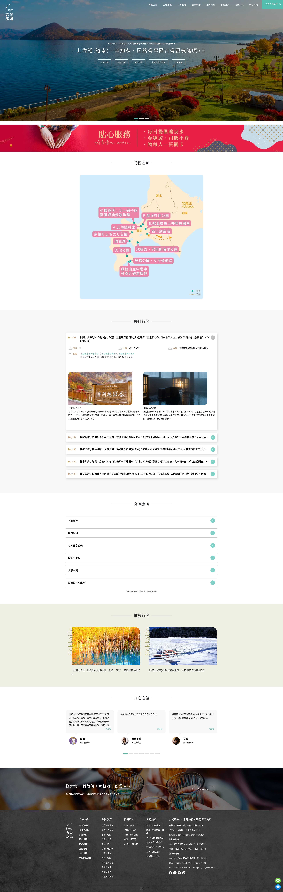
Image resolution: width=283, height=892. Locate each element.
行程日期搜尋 (271, 4)
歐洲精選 (196, 4)
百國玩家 (210, 4)
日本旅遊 (181, 4)
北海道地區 (122, 44)
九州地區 (83, 853)
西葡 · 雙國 (106, 835)
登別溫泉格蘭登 (109, 354)
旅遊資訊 (225, 4)
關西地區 (83, 844)
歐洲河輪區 (107, 867)
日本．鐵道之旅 (153, 852)
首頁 (141, 889)
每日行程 (121, 63)
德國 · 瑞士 (106, 844)
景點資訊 (239, 4)
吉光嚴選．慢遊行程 (155, 847)
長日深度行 (84, 826)
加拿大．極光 (130, 830)
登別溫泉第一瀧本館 (89, 354)
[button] (136, 118)
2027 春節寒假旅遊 (154, 838)
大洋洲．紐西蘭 (131, 844)
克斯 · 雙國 (106, 858)
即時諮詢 (138, 63)
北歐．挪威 (107, 853)
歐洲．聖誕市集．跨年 (155, 831)
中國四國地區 (85, 858)
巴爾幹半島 (107, 872)
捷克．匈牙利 (108, 830)
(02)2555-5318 (199, 849)
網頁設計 (213, 868)
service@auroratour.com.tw (191, 835)
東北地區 (83, 835)
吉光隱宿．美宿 (153, 856)
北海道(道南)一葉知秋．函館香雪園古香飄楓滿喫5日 (152, 44)
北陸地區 (83, 849)
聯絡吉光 (253, 4)
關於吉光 (153, 4)
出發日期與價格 (269, 9)
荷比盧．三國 (108, 863)
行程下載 (179, 63)
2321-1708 (201, 863)
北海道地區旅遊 (151, 591)
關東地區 (83, 839)
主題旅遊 (167, 4)
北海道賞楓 (142, 591)
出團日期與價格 (158, 63)
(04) (175, 863)
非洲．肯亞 (129, 826)
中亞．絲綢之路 (131, 835)
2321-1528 (182, 863)
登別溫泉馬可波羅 (127, 354)
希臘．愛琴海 (108, 877)
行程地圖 (104, 63)
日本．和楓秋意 (153, 826)
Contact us (202, 789)
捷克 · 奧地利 (107, 826)
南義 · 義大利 (107, 849)
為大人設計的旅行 (154, 842)
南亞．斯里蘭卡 (131, 839)
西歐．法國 (107, 839)
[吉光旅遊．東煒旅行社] (9, 12)
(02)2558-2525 (180, 849)
